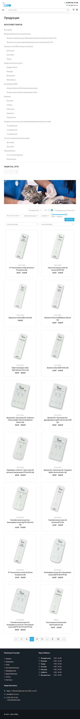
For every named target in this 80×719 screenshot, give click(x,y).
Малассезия (11, 75)
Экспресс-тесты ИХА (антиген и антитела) (18, 46)
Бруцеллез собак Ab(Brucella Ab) (20, 318)
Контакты (9, 680)
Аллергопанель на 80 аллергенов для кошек (22, 88)
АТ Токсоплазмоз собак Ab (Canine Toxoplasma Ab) (21, 269)
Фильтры (69, 219)
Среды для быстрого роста (13, 63)
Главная (8, 659)
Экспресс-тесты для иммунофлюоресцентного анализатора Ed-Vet (30, 42)
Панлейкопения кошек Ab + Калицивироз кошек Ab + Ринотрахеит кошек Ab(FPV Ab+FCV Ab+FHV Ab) (20, 625)
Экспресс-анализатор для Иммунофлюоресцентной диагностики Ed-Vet (31, 38)
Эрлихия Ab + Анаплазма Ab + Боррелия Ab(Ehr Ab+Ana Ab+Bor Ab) (58, 471)
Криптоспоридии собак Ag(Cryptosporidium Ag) (20, 369)
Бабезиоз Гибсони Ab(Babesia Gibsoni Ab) (57, 319)
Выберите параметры (19, 249)
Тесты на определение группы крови (16, 138)
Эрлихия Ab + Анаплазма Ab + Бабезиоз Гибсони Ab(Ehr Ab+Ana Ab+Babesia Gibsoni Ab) (20, 420)
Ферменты (10, 113)
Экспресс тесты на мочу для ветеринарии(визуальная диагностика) (27, 121)
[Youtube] (16, 172)
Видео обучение (11, 674)
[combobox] (35, 210)
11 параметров (12, 130)
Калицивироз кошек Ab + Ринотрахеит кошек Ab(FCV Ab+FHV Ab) (57, 574)
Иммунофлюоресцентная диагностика (17, 34)
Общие (9, 59)
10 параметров (12, 126)
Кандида (10, 71)
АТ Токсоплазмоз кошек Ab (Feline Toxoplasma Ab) (20, 574)
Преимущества (11, 671)
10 (58, 639)
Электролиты (11, 117)
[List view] (55, 210)
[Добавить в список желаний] (24, 249)
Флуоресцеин (11, 159)
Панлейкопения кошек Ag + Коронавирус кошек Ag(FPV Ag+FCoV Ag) (20, 522)
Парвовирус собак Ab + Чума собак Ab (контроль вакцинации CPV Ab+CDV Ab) (20, 471)
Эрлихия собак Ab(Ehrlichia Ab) (58, 368)
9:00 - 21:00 (57, 658)
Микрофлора (11, 80)
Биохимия (7, 96)
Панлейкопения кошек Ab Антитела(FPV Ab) (57, 521)
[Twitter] (11, 172)
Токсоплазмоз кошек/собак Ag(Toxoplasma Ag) (56, 624)
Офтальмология (9, 151)
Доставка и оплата (12, 668)
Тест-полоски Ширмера (15, 155)
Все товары (8, 30)
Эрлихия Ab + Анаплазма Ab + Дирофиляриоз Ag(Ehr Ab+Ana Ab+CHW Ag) (57, 420)
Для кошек (10, 50)
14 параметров (12, 134)
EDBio (16, 714)
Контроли (10, 101)
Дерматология (12, 67)
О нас (7, 665)
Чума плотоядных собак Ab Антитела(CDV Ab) (58, 269)
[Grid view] (46, 210)
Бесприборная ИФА (11, 84)
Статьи (8, 677)
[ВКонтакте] (6, 172)
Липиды (9, 105)
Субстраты (10, 109)
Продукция (9, 662)
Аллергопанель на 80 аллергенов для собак (22, 92)
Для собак (10, 55)
